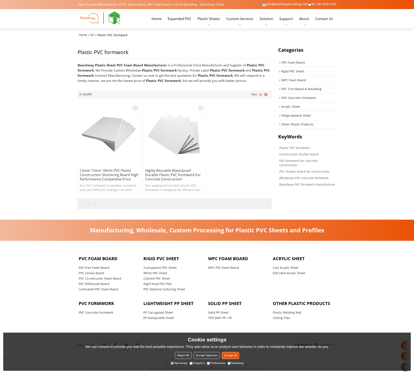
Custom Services (239, 18)
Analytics (199, 363)
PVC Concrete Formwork (96, 312)
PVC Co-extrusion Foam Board (100, 278)
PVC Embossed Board (94, 284)
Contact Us (324, 18)
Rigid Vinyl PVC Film (157, 284)
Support (286, 18)
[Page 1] (83, 204)
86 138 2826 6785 (323, 4)
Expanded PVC (179, 18)
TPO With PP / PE (220, 318)
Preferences (218, 363)
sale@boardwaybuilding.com (287, 4)
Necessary (181, 363)
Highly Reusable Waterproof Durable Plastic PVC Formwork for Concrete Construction (173, 174)
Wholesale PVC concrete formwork (303, 178)
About (304, 18)
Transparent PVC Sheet (160, 268)
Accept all (230, 355)
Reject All (183, 355)
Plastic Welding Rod (287, 312)
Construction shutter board (299, 154)
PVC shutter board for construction (304, 171)
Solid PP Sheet (218, 312)
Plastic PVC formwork (294, 148)
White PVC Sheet (155, 273)
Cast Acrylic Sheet (285, 268)
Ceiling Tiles (281, 318)
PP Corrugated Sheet (158, 312)
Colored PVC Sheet (156, 278)
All (92, 35)
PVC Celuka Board (91, 273)
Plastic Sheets (209, 18)
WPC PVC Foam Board (223, 268)
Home (157, 18)
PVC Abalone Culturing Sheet (164, 289)
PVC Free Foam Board (94, 268)
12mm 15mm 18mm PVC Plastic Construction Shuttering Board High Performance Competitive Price (109, 174)
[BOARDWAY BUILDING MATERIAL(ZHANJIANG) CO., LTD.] (100, 19)
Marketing (237, 363)
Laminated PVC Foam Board (98, 289)
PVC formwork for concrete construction (298, 163)
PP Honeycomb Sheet (158, 318)
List (260, 94)
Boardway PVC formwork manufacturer (307, 184)
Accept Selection (206, 355)
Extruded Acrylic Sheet (289, 273)
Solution (266, 18)
